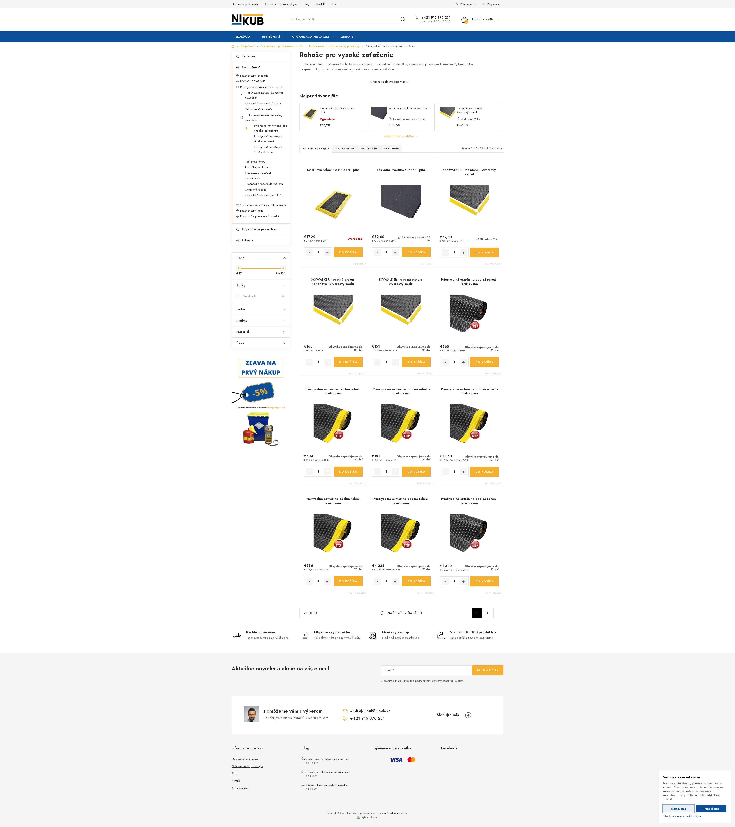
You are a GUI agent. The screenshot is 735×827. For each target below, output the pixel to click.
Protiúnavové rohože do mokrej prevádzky (264, 95)
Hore (313, 613)
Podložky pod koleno (257, 167)
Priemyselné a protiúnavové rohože (261, 87)
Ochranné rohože (255, 189)
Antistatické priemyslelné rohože (264, 195)
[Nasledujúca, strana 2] (487, 613)
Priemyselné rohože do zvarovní (264, 184)
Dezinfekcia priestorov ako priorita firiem (326, 772)
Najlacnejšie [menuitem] (344, 148)
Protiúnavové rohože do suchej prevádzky (263, 117)
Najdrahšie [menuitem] (369, 148)
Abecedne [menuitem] (391, 148)
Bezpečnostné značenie (254, 75)
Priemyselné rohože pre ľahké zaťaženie (268, 149)
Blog (307, 4)
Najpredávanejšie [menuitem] (316, 148)
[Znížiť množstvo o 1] (309, 252)
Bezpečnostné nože (251, 211)
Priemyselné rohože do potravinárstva (259, 175)
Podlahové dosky (255, 162)
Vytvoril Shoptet (370, 817)
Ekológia (248, 56)
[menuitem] (245, 36)
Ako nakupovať (241, 788)
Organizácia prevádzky (259, 229)
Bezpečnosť (251, 67)
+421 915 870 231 (435, 18)
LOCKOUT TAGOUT (252, 81)
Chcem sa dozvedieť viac (388, 82)
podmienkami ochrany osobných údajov (439, 681)
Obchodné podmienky (245, 4)
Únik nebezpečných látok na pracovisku (324, 759)
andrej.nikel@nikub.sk (370, 710)
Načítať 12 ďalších (404, 613)
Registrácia (494, 4)
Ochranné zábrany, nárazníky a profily (263, 205)
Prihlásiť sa (488, 670)
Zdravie (247, 240)
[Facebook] (468, 715)
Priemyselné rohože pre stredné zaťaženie (268, 138)
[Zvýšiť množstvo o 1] (327, 252)
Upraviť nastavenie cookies (394, 813)
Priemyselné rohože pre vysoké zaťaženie (270, 128)
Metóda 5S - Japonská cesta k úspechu (324, 785)
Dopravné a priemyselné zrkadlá (259, 216)
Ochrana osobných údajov (281, 4)
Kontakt (320, 4)
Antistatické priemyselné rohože (263, 103)
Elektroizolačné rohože (258, 109)
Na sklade (263, 296)
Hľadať (403, 19)
